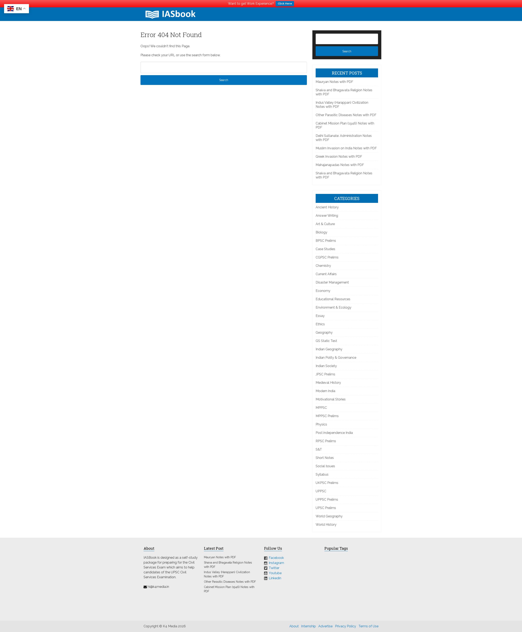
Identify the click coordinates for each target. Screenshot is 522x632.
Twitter (274, 568)
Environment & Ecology (333, 307)
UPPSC (321, 491)
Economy (323, 291)
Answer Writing (327, 216)
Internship (308, 626)
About (294, 626)
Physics (321, 424)
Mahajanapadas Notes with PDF (340, 165)
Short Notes (325, 458)
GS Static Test (326, 341)
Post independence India (334, 433)
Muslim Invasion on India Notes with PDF (346, 148)
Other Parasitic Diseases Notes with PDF (346, 115)
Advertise (325, 626)
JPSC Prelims (325, 374)
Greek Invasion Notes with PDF (339, 156)
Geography (324, 332)
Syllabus (322, 474)
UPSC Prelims (326, 508)
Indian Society (326, 366)
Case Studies (325, 249)
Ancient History (327, 207)
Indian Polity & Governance (336, 357)
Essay (320, 316)
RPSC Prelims (326, 441)
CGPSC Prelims (327, 257)
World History (326, 524)
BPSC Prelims (326, 241)
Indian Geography (329, 349)
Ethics (320, 324)
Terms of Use (368, 626)
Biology (321, 232)
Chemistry (323, 266)
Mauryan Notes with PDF (334, 82)
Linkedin (275, 578)
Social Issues (325, 466)
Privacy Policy (345, 626)
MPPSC (321, 408)
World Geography (329, 516)
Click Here (285, 3)
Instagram (276, 563)
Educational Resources (333, 299)
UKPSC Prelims (327, 483)
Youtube (275, 573)
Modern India (325, 391)
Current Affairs (326, 274)
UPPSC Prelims (327, 499)
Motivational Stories (331, 399)
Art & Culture (325, 224)
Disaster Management (332, 282)
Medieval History (328, 383)
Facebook (276, 558)
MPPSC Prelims (327, 416)
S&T (319, 449)
